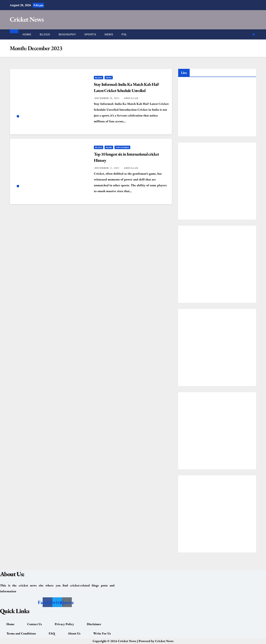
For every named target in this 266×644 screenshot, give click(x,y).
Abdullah (131, 98)
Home (27, 34)
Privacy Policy (64, 624)
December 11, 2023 (107, 167)
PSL (124, 34)
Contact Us (34, 624)
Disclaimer (94, 624)
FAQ (52, 633)
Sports (90, 34)
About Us (74, 633)
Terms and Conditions (21, 633)
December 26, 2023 (107, 98)
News (109, 34)
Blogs (45, 34)
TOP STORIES (122, 147)
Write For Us (102, 633)
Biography (67, 34)
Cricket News (27, 19)
